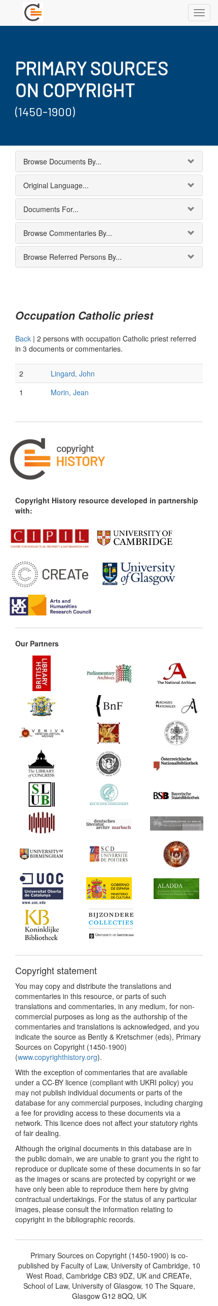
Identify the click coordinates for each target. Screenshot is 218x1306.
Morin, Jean (70, 392)
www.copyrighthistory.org (57, 1057)
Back (23, 338)
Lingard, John (73, 373)
